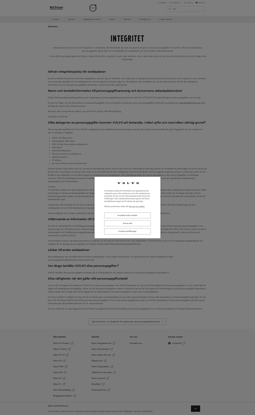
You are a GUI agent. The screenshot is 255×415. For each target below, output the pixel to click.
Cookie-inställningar (127, 231)
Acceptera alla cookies (127, 215)
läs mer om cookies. (137, 206)
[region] (127, 207)
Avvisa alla (127, 223)
